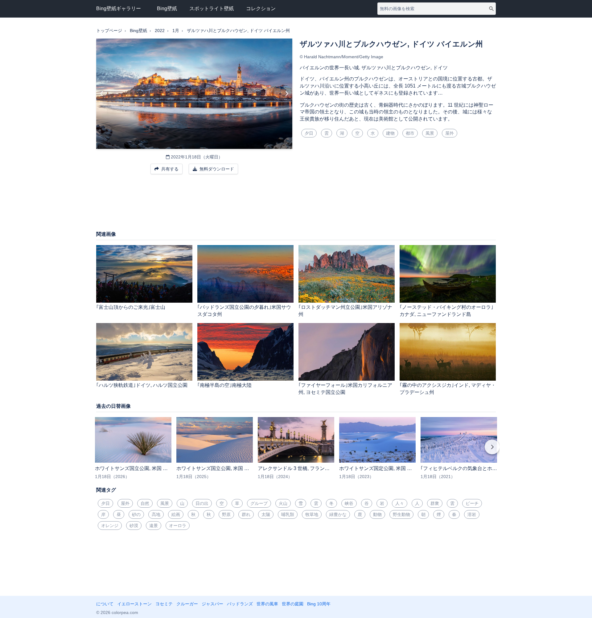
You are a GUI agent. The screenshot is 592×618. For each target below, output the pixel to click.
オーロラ (177, 525)
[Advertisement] (296, 205)
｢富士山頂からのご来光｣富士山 (130, 307)
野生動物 (401, 514)
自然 (145, 503)
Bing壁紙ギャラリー (118, 8)
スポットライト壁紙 (211, 8)
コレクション (261, 8)
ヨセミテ (164, 603)
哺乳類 (287, 514)
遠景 (153, 525)
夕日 (309, 133)
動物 (377, 514)
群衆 (434, 503)
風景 (430, 133)
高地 (156, 514)
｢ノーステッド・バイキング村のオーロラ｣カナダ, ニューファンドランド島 (446, 311)
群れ (246, 514)
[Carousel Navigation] (296, 451)
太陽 (265, 514)
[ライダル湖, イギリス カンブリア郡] (102, 93)
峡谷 (349, 503)
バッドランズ (240, 603)
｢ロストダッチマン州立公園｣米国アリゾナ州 (345, 311)
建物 (390, 133)
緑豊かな (338, 514)
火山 (283, 503)
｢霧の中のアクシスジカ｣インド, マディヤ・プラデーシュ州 (448, 389)
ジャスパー (212, 603)
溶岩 (471, 514)
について (104, 603)
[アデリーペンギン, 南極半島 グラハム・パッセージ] (286, 93)
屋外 (449, 133)
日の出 (201, 503)
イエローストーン (134, 603)
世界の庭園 (292, 603)
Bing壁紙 (167, 8)
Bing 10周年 (319, 603)
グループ (259, 503)
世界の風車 (267, 603)
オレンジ (109, 525)
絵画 (175, 514)
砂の (136, 514)
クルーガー (187, 603)
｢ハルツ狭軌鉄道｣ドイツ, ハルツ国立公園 (141, 385)
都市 (410, 133)
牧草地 (311, 514)
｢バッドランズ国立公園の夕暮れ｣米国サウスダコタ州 (244, 311)
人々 (399, 503)
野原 (226, 514)
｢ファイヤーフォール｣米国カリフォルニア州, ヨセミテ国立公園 (345, 389)
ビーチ (472, 503)
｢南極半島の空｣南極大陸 (224, 385)
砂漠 (134, 525)
